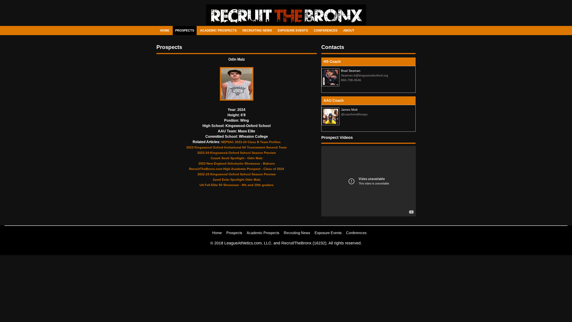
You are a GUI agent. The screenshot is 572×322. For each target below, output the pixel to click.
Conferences (325, 30)
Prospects (184, 30)
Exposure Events (293, 30)
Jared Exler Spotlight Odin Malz (236, 179)
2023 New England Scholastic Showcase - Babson (236, 163)
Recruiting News (257, 30)
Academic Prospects (218, 30)
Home (164, 30)
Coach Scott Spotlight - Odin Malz (237, 158)
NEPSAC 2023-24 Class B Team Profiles (251, 142)
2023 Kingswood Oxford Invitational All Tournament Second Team (236, 147)
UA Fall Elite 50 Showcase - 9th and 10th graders (236, 185)
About (348, 30)
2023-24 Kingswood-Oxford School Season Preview (236, 153)
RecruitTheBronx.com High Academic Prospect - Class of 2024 (236, 169)
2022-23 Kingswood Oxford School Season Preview (237, 174)
